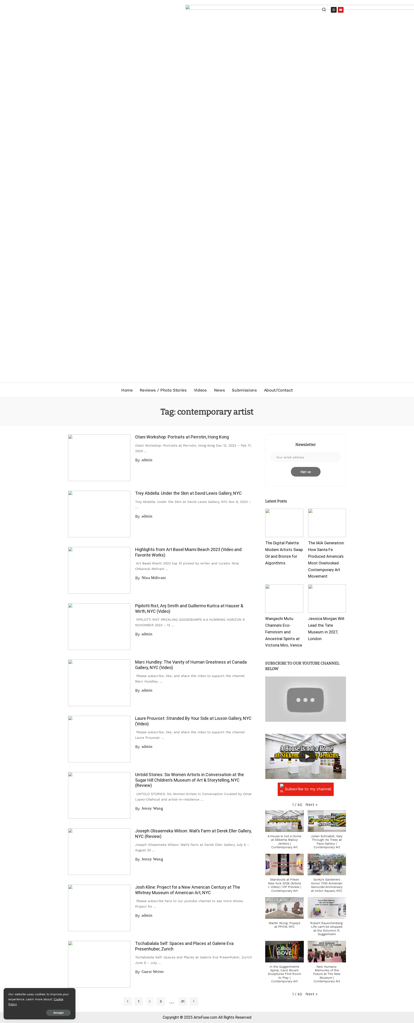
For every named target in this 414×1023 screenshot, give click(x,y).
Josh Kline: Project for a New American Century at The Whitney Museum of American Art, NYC (187, 890)
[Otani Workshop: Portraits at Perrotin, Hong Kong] (99, 457)
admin (147, 460)
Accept (58, 1012)
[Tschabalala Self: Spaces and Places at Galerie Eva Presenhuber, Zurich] (99, 964)
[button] (311, 804)
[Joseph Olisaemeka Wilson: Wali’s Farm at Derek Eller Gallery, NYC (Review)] (99, 851)
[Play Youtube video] (305, 699)
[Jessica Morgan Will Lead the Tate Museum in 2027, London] (327, 598)
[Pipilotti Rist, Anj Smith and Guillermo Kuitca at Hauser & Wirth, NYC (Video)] (99, 626)
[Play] (307, 756)
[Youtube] (341, 10)
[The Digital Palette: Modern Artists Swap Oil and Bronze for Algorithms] (284, 523)
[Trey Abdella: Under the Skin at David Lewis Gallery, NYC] (99, 514)
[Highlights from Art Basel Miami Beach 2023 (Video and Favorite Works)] (99, 570)
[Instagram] (334, 10)
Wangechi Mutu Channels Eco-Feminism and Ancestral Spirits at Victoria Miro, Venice (283, 632)
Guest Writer (153, 971)
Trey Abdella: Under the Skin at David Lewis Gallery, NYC (188, 493)
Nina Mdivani (154, 577)
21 (182, 1001)
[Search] (324, 10)
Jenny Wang (152, 808)
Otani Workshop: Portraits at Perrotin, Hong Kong (182, 436)
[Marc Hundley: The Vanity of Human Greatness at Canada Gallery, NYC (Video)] (99, 682)
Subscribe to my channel (308, 789)
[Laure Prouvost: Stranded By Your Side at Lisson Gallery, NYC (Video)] (99, 739)
